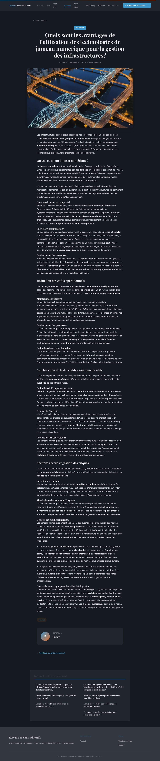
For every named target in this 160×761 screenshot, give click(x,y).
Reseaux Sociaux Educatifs (25, 737)
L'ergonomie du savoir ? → (137, 5)
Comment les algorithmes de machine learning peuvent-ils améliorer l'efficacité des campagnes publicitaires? (104, 687)
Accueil (40, 5)
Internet (67, 5)
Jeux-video (76, 5)
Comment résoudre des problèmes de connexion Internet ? (52, 705)
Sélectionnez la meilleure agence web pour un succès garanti (56, 696)
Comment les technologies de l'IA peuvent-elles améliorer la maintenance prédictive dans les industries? (54, 687)
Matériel (101, 5)
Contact (121, 745)
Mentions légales (125, 741)
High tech (55, 5)
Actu (48, 5)
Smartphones (113, 5)
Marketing (90, 5)
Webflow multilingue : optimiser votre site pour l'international (102, 696)
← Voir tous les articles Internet (51, 653)
